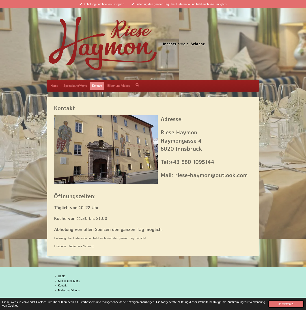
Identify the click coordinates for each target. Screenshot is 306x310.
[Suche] (137, 85)
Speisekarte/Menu (69, 280)
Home (61, 276)
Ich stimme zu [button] (286, 303)
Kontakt (62, 285)
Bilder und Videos (69, 290)
